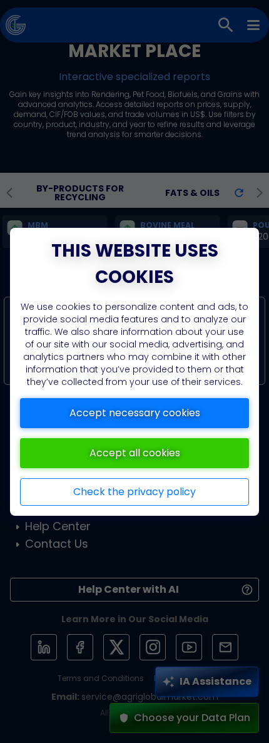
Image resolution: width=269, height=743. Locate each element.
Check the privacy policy (134, 491)
